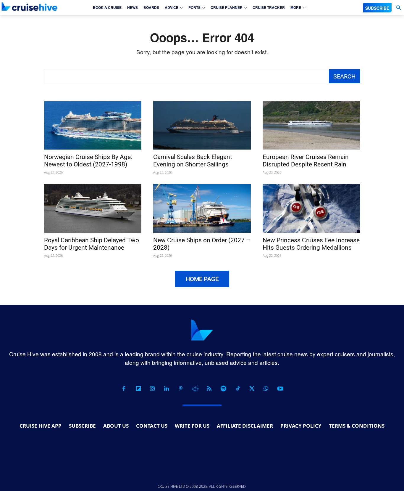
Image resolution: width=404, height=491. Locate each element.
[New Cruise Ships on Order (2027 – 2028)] (202, 208)
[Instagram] (152, 388)
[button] (399, 8)
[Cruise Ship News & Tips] (29, 6)
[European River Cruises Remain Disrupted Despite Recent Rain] (311, 125)
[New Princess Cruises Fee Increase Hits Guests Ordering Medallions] (311, 208)
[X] (251, 388)
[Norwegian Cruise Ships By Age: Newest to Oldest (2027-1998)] (92, 125)
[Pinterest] (180, 388)
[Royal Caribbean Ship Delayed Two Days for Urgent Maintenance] (92, 208)
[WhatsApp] (266, 388)
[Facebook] (124, 388)
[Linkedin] (166, 388)
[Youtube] (280, 388)
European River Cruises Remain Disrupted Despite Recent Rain (306, 160)
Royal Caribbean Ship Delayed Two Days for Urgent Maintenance (91, 244)
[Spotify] (223, 388)
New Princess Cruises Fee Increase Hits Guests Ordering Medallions (311, 244)
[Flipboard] (138, 388)
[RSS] (209, 388)
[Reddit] (195, 388)
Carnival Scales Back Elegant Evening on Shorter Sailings (192, 160)
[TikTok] (237, 388)
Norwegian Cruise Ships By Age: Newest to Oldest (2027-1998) (88, 160)
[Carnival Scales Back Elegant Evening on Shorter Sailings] (202, 125)
